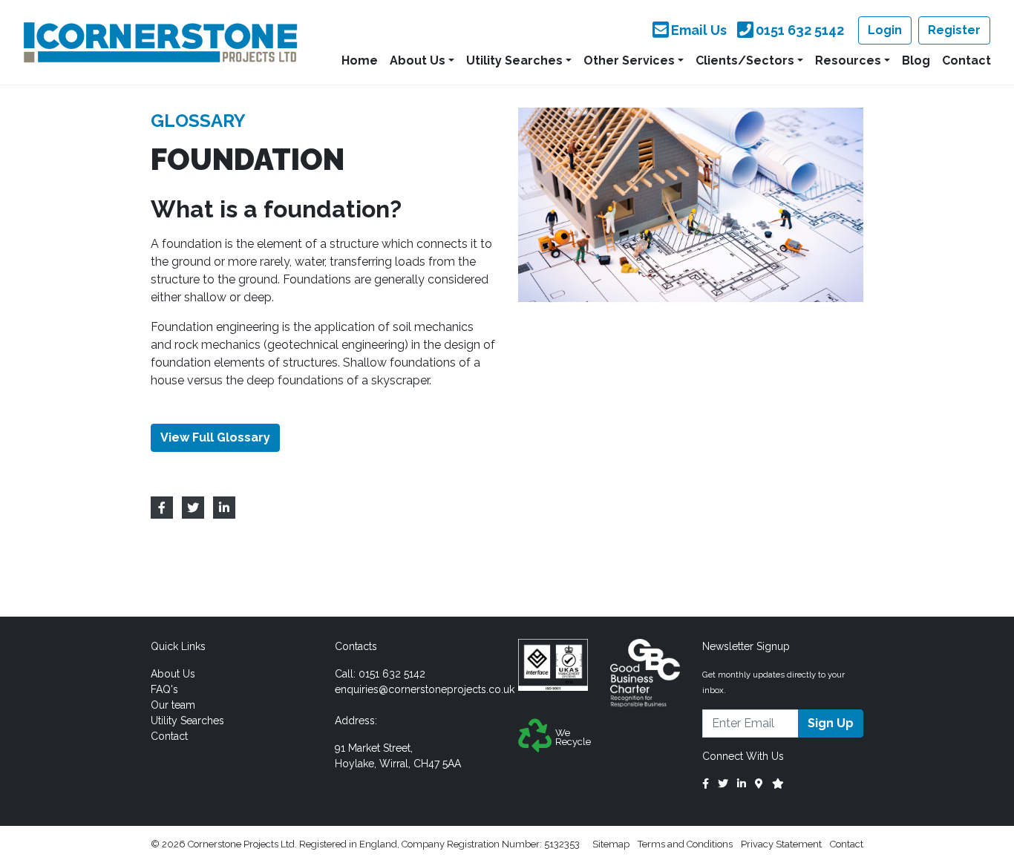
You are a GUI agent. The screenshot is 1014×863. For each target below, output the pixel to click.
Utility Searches (514, 60)
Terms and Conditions (685, 844)
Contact (966, 60)
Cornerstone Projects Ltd (160, 42)
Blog (916, 60)
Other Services (629, 60)
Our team (173, 705)
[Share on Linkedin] (224, 508)
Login (885, 30)
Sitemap (610, 844)
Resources (848, 60)
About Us (417, 60)
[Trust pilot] (778, 784)
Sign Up (831, 723)
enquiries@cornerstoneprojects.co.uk (424, 689)
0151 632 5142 (392, 674)
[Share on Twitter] (193, 508)
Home (359, 60)
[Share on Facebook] (162, 508)
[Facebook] (705, 784)
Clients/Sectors (745, 60)
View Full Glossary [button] (215, 437)
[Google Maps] (759, 784)
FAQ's (164, 689)
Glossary (198, 120)
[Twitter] (723, 784)
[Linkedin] (741, 784)
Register (954, 30)
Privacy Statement (781, 844)
